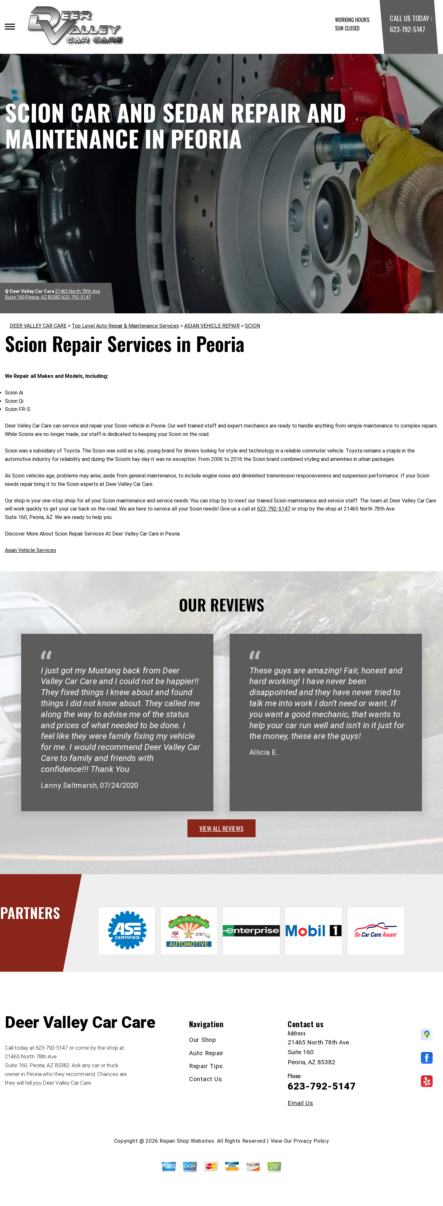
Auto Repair (206, 1053)
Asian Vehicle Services (30, 550)
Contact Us (205, 1079)
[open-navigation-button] (10, 27)
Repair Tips (206, 1066)
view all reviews (221, 828)
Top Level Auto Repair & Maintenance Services (125, 326)
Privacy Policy (311, 1141)
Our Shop (202, 1039)
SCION (252, 326)
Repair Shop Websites (187, 1141)
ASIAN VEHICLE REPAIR (212, 326)
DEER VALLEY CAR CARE (38, 326)
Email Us (300, 1103)
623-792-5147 (407, 29)
